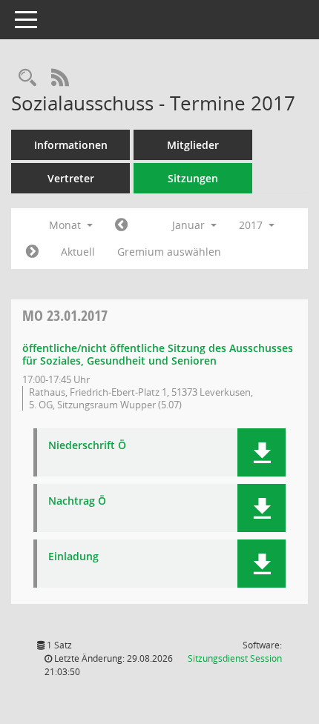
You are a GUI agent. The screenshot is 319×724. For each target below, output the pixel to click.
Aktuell (78, 252)
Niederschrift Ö (87, 445)
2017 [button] (252, 225)
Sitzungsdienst (235, 658)
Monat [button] (66, 225)
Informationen (71, 145)
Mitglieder (193, 145)
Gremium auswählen (169, 252)
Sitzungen (193, 178)
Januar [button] (190, 225)
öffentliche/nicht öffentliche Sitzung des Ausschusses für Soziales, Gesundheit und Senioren (157, 354)
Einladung (73, 557)
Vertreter (70, 178)
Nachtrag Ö (77, 501)
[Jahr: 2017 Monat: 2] (32, 252)
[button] (261, 452)
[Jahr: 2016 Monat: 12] (121, 225)
